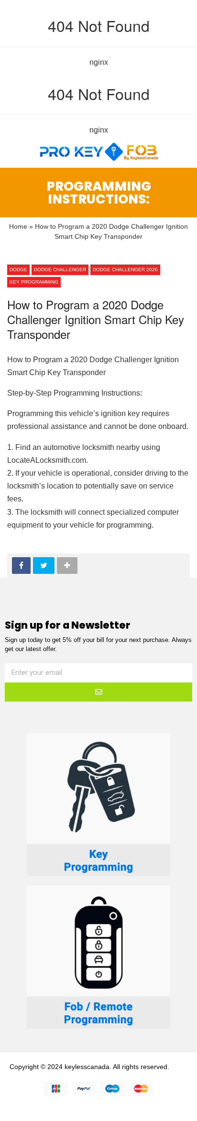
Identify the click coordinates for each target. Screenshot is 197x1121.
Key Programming (34, 282)
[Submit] (98, 692)
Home (18, 226)
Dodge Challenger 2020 (125, 269)
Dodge (18, 269)
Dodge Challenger (60, 269)
